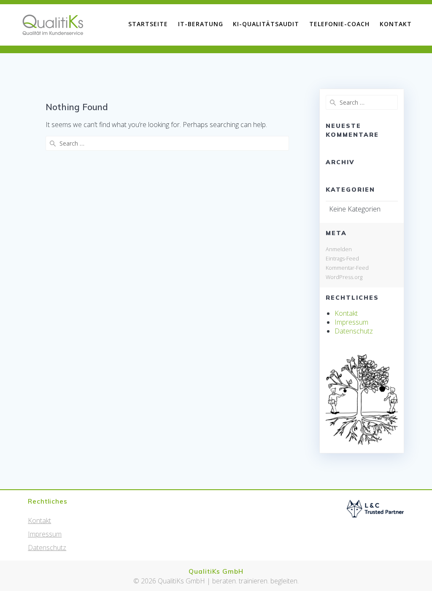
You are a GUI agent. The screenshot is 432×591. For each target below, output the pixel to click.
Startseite (148, 24)
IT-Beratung (200, 24)
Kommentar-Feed (347, 267)
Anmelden (339, 249)
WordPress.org (344, 277)
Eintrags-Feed (342, 258)
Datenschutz (354, 331)
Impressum (351, 322)
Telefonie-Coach (339, 24)
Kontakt (396, 24)
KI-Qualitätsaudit (266, 24)
